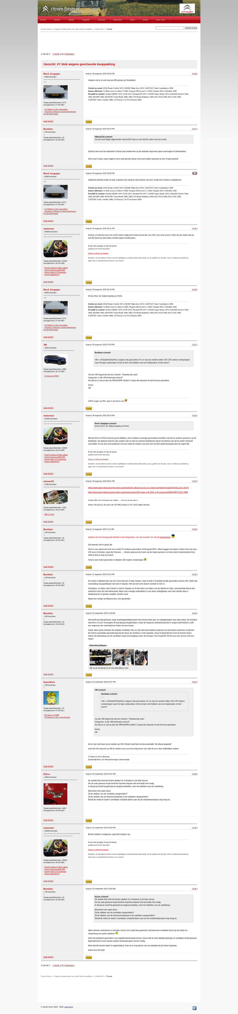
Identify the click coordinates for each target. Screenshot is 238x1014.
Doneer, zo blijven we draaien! (98, 253)
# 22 (194, 415)
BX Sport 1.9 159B (52, 715)
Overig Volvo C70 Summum (55, 272)
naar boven (48, 121)
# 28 (194, 774)
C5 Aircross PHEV (52, 376)
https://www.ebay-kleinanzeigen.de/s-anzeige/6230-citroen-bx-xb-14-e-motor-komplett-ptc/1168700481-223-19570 (138, 488)
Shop (145, 20)
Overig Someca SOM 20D (55, 270)
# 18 (194, 173)
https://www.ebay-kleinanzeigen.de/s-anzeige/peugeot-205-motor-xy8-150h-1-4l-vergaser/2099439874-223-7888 (138, 492)
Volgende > (70, 54)
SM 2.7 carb (49, 514)
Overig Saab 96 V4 (52, 275)
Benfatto (48, 129)
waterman (48, 228)
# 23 (194, 481)
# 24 (194, 529)
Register (86, 20)
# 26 (194, 613)
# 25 (194, 574)
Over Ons (160, 20)
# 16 (194, 74)
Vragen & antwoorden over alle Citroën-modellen (73, 29)
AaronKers (49, 682)
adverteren (69, 1007)
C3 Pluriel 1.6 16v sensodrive (56, 109)
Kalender (117, 20)
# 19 (194, 228)
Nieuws (101, 20)
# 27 (194, 682)
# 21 (194, 345)
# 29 (194, 828)
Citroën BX (99, 29)
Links (132, 20)
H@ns (46, 774)
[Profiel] (89, 122)
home (43, 20)
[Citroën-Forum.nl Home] (60, 12)
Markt (71, 20)
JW (45, 344)
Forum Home (46, 29)
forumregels (165, 537)
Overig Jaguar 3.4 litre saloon (56, 268)
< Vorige (56, 54)
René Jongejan (51, 73)
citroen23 (48, 481)
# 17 (194, 129)
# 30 (194, 889)
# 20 (194, 289)
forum (57, 20)
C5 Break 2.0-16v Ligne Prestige (57, 717)
